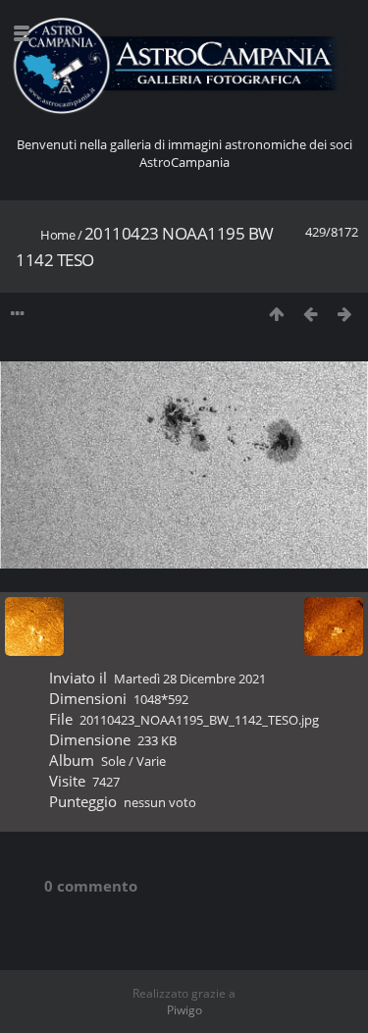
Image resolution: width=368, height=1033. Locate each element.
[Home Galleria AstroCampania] (184, 66)
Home (57, 235)
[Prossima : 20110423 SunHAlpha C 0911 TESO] (345, 313)
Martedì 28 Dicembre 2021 (190, 678)
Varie (151, 761)
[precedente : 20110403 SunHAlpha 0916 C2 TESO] (310, 313)
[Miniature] (276, 313)
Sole (113, 761)
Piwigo (184, 1010)
